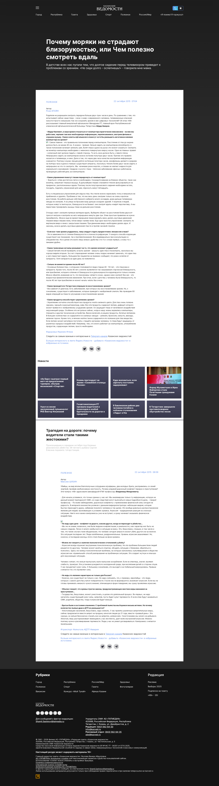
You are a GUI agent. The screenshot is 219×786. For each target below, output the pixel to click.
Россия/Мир (145, 14)
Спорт (108, 14)
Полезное (125, 14)
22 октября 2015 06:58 (146, 472)
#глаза (69, 331)
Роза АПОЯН (52, 111)
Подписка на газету (158, 691)
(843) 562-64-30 (105, 726)
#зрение (62, 331)
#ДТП (87, 629)
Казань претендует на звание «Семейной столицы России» (91, 382)
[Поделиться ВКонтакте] (91, 349)
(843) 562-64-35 (113, 732)
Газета (74, 14)
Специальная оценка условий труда (51, 765)
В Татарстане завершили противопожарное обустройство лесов (162, 409)
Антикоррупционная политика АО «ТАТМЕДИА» (56, 767)
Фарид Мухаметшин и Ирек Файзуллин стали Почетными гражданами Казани (163, 391)
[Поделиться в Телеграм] (98, 349)
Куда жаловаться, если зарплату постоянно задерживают (125, 382)
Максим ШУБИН (69, 481)
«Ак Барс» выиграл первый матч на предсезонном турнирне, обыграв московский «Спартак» (54, 382)
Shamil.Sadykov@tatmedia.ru (50, 721)
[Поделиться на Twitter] (84, 349)
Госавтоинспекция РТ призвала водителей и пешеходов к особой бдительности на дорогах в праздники (91, 409)
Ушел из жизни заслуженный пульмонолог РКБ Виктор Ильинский (54, 409)
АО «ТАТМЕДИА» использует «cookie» (52, 758)
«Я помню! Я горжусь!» (171, 14)
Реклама (152, 682)
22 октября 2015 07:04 (125, 101)
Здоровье (92, 14)
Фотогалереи (126, 686)
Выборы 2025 (155, 686)
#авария (94, 629)
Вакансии (40, 691)
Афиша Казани (99, 691)
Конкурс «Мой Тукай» (75, 691)
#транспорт (67, 629)
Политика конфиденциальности (49, 762)
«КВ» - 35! (153, 695)
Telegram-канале (99, 336)
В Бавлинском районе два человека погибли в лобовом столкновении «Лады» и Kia (126, 409)
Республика (56, 14)
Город (39, 14)
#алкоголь (78, 629)
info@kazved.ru (93, 729)
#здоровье (52, 331)
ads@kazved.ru (93, 734)
